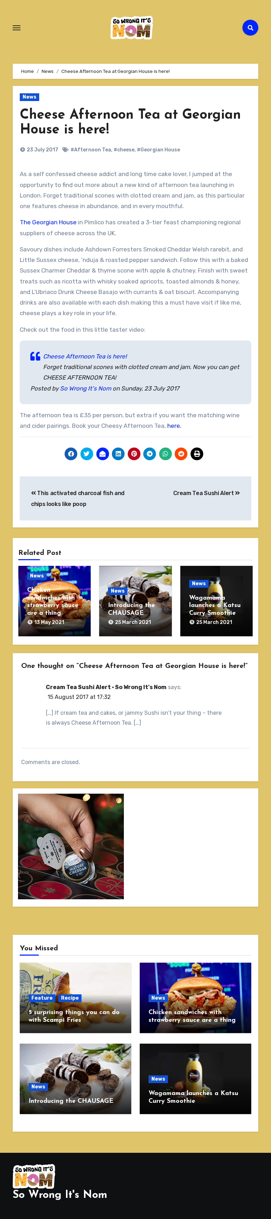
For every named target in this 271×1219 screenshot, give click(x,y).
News (29, 97)
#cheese (124, 150)
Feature (42, 998)
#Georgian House (158, 150)
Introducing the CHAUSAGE (71, 1101)
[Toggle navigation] (16, 27)
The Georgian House (48, 222)
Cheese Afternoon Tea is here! (85, 356)
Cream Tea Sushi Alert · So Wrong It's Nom (106, 687)
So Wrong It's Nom (85, 388)
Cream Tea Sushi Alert (204, 493)
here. (174, 425)
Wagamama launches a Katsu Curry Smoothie (215, 606)
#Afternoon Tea (91, 150)
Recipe (70, 998)
